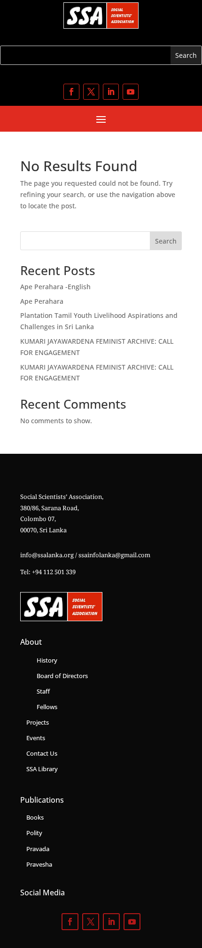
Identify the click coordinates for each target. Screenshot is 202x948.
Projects (37, 722)
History (47, 660)
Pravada (37, 849)
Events (35, 738)
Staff (43, 691)
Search (166, 241)
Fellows (47, 707)
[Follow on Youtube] (131, 92)
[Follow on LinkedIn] (111, 92)
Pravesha (39, 864)
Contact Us (41, 753)
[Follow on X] (91, 92)
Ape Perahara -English (55, 286)
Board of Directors (62, 676)
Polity (34, 833)
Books (35, 817)
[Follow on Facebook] (71, 92)
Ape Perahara (41, 301)
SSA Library (42, 769)
